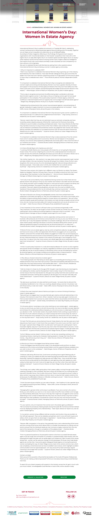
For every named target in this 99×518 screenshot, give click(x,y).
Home (29, 27)
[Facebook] (69, 496)
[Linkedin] (73, 496)
